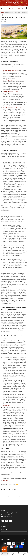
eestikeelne (5, 480)
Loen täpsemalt (6, 405)
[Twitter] (4, 489)
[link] (7, 554)
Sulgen (26, 3)
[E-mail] (15, 489)
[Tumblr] (9, 489)
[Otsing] (5, 8)
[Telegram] (12, 489)
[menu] (1, 8)
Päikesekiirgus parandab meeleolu (11, 91)
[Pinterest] (6, 489)
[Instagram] (6, 521)
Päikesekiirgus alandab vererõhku (11, 70)
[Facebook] (1, 489)
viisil (5, 66)
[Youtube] (10, 521)
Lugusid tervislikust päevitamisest (12, 12)
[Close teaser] (8, 546)
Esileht (2, 12)
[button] (4, 549)
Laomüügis (8, 2)
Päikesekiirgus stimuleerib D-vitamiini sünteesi (14, 108)
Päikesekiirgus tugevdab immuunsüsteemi (13, 80)
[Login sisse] (22, 8)
